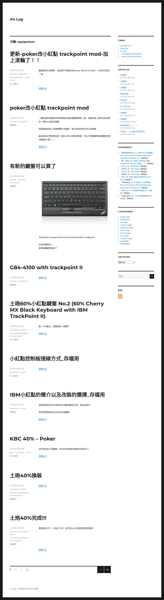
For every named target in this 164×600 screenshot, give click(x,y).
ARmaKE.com (125, 46)
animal (123, 217)
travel (122, 241)
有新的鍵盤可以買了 (33, 166)
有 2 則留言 (14, 376)
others (23, 330)
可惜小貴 (123, 100)
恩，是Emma (125, 106)
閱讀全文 (43, 88)
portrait (123, 233)
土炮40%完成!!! (28, 518)
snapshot (124, 238)
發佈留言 (13, 125)
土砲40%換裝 (26, 475)
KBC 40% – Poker (32, 439)
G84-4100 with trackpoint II (46, 267)
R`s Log (123, 51)
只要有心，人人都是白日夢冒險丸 (132, 132)
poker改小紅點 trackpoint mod (49, 108)
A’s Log (16, 19)
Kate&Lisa (124, 48)
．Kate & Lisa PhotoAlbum (130, 57)
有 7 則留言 (14, 340)
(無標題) (123, 75)
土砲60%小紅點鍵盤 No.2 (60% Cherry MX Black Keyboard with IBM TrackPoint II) (57, 309)
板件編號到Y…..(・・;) (128, 125)
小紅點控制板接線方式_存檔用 (44, 358)
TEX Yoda (135, 166)
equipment (23, 74)
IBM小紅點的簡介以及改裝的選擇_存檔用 (57, 395)
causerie (13, 74)
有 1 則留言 (14, 84)
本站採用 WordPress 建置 (28, 589)
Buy (11, 452)
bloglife (13, 180)
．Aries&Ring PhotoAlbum (131, 54)
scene (122, 236)
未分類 (122, 244)
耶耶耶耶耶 (124, 94)
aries (124, 166)
